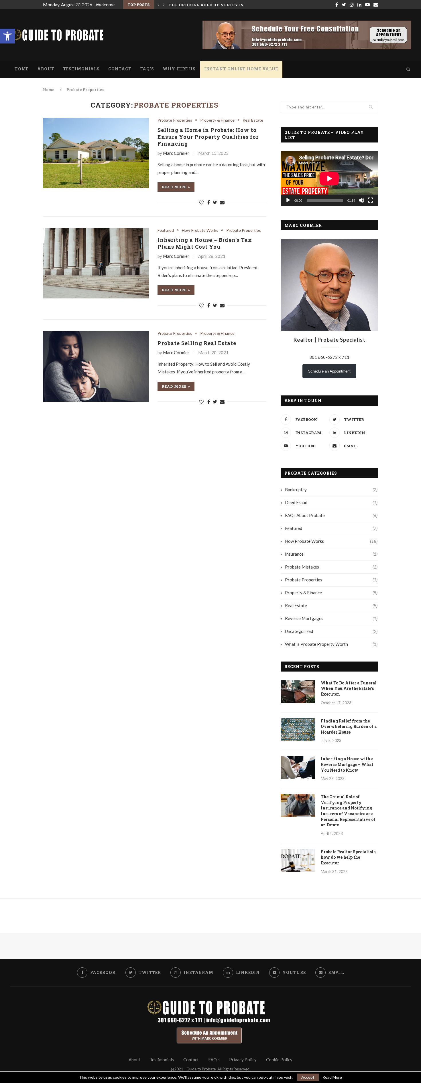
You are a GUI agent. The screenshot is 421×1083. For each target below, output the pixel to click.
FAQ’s (147, 69)
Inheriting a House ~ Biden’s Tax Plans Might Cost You (205, 243)
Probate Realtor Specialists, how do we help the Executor (349, 857)
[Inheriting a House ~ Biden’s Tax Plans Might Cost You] (96, 263)
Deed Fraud (331, 502)
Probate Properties (175, 120)
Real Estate (253, 120)
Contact (119, 69)
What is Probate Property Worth (331, 644)
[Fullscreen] (370, 200)
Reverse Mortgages (331, 618)
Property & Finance (217, 120)
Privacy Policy (243, 1059)
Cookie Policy (279, 1059)
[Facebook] (336, 4)
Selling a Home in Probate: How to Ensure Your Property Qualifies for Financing (208, 136)
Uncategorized (331, 631)
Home (21, 69)
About (45, 69)
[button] (7, 36)
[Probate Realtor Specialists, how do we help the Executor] (298, 860)
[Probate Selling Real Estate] (96, 366)
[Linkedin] (359, 4)
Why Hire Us (179, 69)
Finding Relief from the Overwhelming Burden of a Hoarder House (349, 726)
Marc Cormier (176, 153)
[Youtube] (367, 4)
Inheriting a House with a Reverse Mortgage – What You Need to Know (347, 764)
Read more (174, 187)
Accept (307, 1077)
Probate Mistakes (331, 566)
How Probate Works (200, 230)
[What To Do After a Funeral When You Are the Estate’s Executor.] (298, 691)
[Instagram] (352, 4)
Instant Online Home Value (241, 69)
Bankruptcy (331, 489)
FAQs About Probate (331, 515)
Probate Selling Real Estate (197, 343)
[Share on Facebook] (208, 202)
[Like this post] (201, 202)
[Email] (375, 4)
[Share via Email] (222, 202)
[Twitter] (344, 4)
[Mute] (361, 200)
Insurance (331, 554)
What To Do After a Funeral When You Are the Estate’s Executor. (349, 688)
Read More (332, 1077)
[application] (329, 178)
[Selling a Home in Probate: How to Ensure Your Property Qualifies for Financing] (96, 153)
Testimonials (81, 69)
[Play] (288, 200)
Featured (166, 230)
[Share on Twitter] (215, 202)
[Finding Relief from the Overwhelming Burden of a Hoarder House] (298, 729)
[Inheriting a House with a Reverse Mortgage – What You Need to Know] (298, 767)
